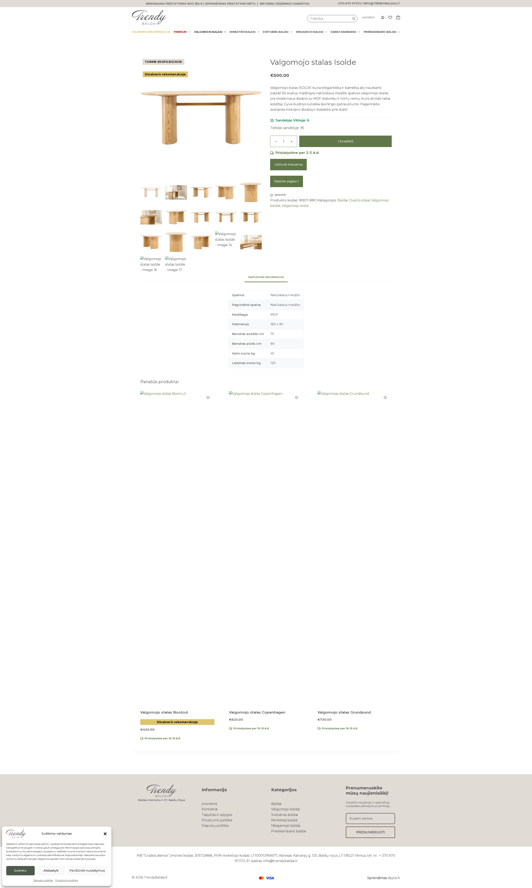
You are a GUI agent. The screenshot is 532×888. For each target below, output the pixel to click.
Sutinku (20, 870)
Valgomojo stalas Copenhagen (257, 712)
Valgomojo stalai (295, 206)
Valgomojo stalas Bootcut (164, 712)
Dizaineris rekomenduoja (151, 31)
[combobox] (328, 18)
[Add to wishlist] (208, 397)
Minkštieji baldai (242, 31)
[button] (105, 834)
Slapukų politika (43, 880)
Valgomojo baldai (208, 31)
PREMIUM (180, 31)
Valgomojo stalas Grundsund (344, 712)
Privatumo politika (66, 880)
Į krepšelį (345, 141)
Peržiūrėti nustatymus (87, 870)
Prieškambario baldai (380, 31)
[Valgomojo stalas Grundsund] (355, 547)
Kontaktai (210, 809)
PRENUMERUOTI (370, 832)
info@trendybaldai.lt (381, 3)
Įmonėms (368, 17)
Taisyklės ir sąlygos (217, 815)
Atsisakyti (50, 870)
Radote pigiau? (286, 181)
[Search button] (353, 18)
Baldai (342, 200)
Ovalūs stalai (359, 200)
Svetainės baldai (275, 31)
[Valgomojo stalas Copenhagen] (266, 547)
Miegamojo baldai (309, 31)
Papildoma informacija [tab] (266, 277)
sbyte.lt (394, 878)
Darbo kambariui (343, 31)
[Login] (382, 17)
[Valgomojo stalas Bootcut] (177, 547)
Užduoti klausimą (288, 164)
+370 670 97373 (349, 3)
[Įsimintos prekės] (390, 17)
